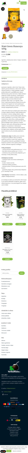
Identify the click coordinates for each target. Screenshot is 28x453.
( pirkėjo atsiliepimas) (12, 52)
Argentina (3, 296)
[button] (24, 10)
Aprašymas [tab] (4, 78)
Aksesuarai (4, 333)
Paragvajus (4, 303)
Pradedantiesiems (5, 281)
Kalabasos (3, 328)
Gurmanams (4, 288)
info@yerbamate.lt (10, 388)
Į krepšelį (5, 68)
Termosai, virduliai (5, 330)
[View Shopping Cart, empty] (18, 3)
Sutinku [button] (8, 451)
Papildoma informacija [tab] (7, 81)
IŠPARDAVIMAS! (14, 72)
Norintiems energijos (6, 284)
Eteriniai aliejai (4, 347)
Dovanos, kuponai (5, 352)
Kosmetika (3, 354)
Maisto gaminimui (5, 343)
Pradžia (3, 43)
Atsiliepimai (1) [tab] (5, 84)
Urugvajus (3, 305)
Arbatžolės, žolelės (5, 318)
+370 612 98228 (7, 391)
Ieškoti (21, 273)
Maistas (3, 340)
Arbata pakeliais (5, 315)
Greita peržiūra (7, 210)
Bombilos (3, 325)
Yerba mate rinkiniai (6, 313)
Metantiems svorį (5, 286)
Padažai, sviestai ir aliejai (7, 345)
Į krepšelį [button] (7, 224)
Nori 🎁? (3, 451)
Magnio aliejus (4, 350)
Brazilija (3, 298)
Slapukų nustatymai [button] (17, 451)
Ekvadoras (3, 301)
